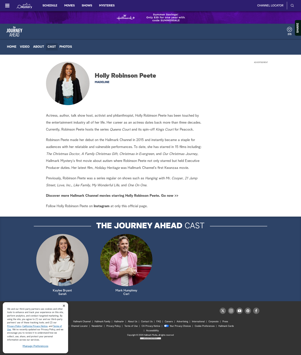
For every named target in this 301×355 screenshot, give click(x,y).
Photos (65, 46)
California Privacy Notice (35, 326)
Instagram (101, 206)
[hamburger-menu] (7, 5)
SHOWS (87, 5)
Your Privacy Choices (180, 326)
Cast (52, 46)
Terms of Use (131, 326)
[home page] (24, 5)
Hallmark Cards (226, 326)
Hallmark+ (119, 322)
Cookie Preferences (205, 326)
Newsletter (97, 326)
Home (11, 46)
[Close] (64, 306)
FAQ (158, 322)
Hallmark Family (102, 322)
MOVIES (69, 5)
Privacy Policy (113, 326)
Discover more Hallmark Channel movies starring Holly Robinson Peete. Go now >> (112, 195)
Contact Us (147, 322)
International (198, 322)
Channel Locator (270, 5)
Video (25, 46)
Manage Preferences (35, 346)
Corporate (214, 322)
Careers (169, 322)
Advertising (182, 322)
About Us (132, 322)
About (38, 46)
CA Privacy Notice (151, 326)
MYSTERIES (107, 5)
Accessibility (152, 331)
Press (225, 322)
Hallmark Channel (82, 322)
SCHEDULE (50, 5)
